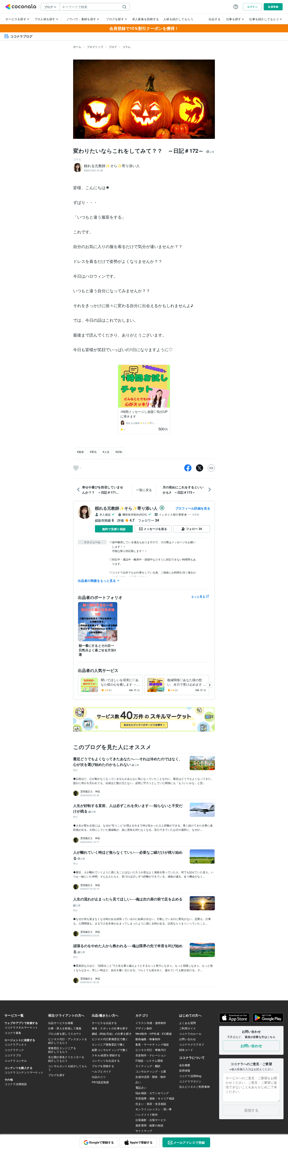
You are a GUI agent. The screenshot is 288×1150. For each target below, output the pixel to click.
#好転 (118, 452)
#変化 (93, 452)
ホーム (77, 47)
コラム (126, 47)
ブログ (113, 47)
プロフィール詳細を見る (192, 508)
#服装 (80, 452)
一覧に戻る (144, 489)
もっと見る (198, 596)
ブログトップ (95, 47)
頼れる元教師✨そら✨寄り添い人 (126, 508)
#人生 (106, 452)
